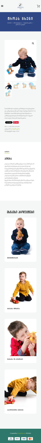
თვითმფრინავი (12, 258)
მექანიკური (28, 23)
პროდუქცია (18, 23)
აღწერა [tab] (7, 151)
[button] (33, 43)
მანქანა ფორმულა (13, 308)
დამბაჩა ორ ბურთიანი (15, 359)
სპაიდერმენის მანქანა (15, 410)
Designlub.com (21, 433)
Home (9, 23)
